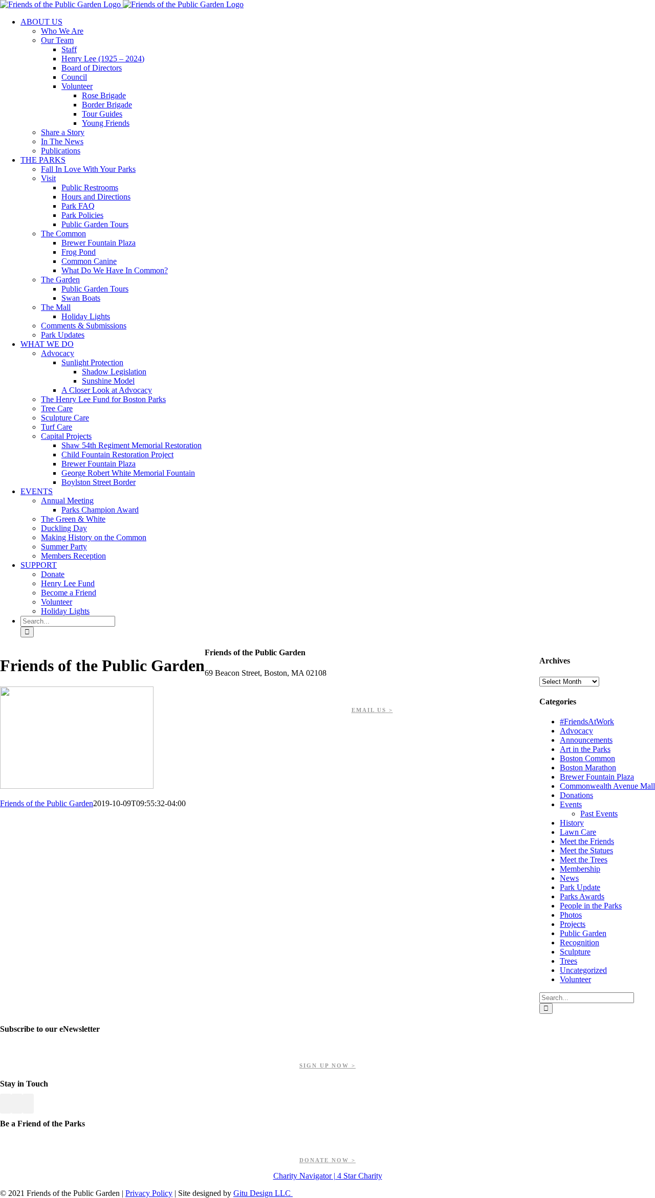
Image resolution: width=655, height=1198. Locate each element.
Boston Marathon (588, 767)
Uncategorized (583, 970)
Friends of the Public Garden (46, 803)
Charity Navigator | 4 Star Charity (327, 1175)
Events (571, 804)
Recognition (579, 942)
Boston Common (587, 758)
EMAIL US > (372, 710)
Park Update (580, 887)
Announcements (586, 740)
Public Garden (583, 933)
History (572, 822)
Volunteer (575, 979)
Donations (576, 795)
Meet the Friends (587, 841)
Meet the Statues (586, 850)
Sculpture (575, 951)
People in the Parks (591, 905)
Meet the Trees (583, 859)
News (569, 878)
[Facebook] (5, 1104)
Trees (568, 961)
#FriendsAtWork (587, 721)
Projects (572, 924)
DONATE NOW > (327, 1160)
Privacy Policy (148, 1193)
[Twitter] (17, 1104)
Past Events (599, 813)
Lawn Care (578, 832)
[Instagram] (28, 1104)
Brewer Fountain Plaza (597, 776)
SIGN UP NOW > (327, 1065)
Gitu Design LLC (263, 1193)
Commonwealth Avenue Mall (607, 786)
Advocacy (576, 730)
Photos (571, 915)
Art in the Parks (585, 749)
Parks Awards (582, 896)
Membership (580, 868)
